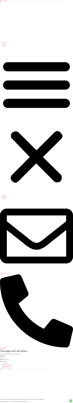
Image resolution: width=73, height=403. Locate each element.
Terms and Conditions (7, 365)
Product (4, 42)
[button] (36, 120)
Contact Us (4, 44)
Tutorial (4, 46)
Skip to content (3, 0)
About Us (4, 43)
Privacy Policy (5, 363)
